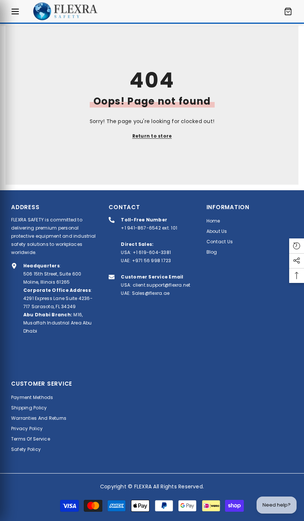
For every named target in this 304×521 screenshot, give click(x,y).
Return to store (152, 136)
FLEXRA (143, 486)
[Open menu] (15, 11)
